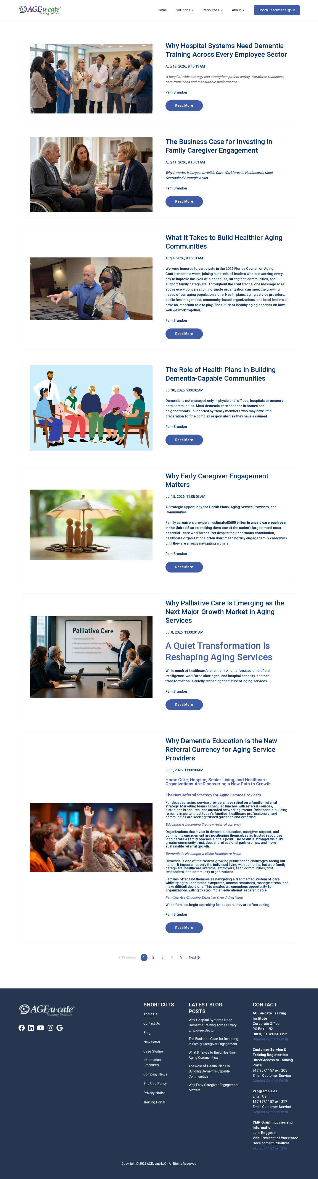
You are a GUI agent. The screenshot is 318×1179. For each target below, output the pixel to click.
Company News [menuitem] (155, 1074)
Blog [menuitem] (146, 1033)
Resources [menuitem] (211, 10)
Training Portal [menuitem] (154, 1102)
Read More (184, 106)
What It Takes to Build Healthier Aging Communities (212, 1055)
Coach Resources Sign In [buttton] (277, 10)
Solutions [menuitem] (183, 10)
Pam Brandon (176, 92)
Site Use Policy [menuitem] (155, 1084)
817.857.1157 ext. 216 (270, 1148)
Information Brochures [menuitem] (152, 1062)
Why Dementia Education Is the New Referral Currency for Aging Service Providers (221, 749)
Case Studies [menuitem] (153, 1051)
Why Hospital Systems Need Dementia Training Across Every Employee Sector (213, 1025)
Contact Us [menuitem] (151, 1023)
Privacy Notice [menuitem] (154, 1093)
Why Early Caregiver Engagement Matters (213, 1087)
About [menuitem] (236, 10)
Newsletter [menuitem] (151, 1042)
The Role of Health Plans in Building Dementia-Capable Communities (209, 1071)
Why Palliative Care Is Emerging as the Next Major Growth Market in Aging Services (224, 611)
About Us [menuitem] (150, 1014)
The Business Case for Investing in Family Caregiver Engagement (213, 1041)
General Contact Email (270, 1039)
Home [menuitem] (162, 10)
